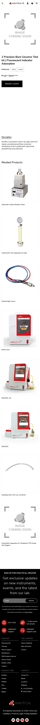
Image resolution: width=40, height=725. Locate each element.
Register (11, 75)
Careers (23, 650)
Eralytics (4, 675)
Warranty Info (6, 643)
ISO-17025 (12, 623)
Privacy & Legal (17, 714)
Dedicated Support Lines (31, 630)
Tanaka (4, 688)
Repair (23, 678)
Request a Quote (12, 84)
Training (4, 646)
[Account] (27, 3)
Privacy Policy (28, 612)
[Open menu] (36, 3)
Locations (24, 682)
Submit (31, 601)
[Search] (23, 3)
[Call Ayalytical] (2, 3)
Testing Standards (30, 714)
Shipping (24, 685)
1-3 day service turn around (32, 622)
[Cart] (32, 3)
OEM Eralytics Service (9, 656)
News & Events (26, 646)
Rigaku (4, 692)
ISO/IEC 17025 (6, 663)
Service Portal (6, 660)
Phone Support (6, 650)
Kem (3, 685)
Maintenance (6, 653)
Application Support (12, 630)
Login (5, 75)
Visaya (4, 678)
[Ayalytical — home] (15, 3)
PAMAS (4, 682)
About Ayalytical (26, 643)
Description (6, 137)
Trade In (4, 666)
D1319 (20, 70)
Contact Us (24, 675)
